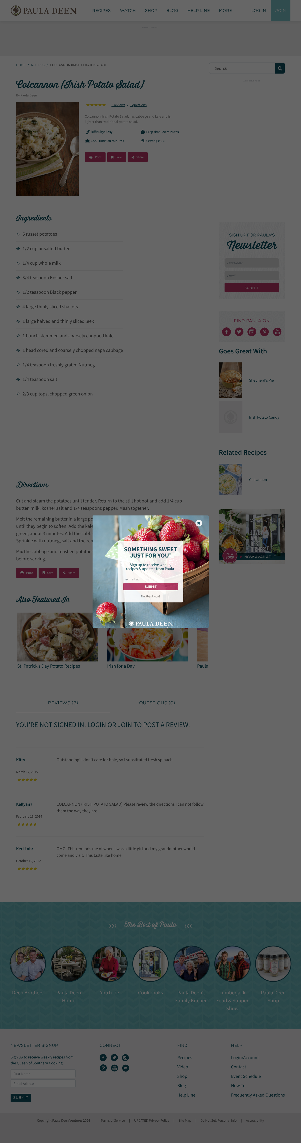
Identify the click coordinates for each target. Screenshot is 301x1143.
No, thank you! (150, 596)
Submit (150, 587)
